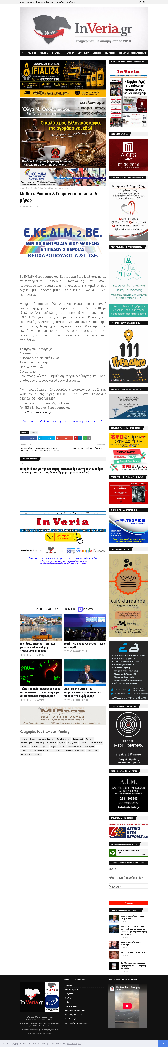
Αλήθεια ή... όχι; (26, 750)
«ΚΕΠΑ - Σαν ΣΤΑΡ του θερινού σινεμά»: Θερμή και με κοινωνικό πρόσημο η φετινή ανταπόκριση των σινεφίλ (134, 930)
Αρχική (22, 2)
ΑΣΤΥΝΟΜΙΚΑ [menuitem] (83, 53)
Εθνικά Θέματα (89, 747)
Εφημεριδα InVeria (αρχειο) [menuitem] (131, 53)
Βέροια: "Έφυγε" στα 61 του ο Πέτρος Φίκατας (132, 917)
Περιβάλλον (25, 747)
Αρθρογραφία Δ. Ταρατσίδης (30, 754)
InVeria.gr (25, 206)
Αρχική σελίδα (24, 188)
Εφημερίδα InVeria (74, 747)
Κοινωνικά (62, 747)
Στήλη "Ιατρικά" (92, 750)
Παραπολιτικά (51, 743)
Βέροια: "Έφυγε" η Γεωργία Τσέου (134, 952)
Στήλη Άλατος (58, 750)
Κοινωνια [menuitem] (44, 53)
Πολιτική (32, 739)
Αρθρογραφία (72, 743)
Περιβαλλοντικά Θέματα (42, 750)
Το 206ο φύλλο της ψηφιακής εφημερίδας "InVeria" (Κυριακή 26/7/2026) (133, 965)
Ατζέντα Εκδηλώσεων (63, 739)
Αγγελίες (45, 747)
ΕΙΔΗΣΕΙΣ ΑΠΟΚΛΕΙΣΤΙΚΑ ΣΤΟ (55, 609)
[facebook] (137, 2)
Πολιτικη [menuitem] (32, 53)
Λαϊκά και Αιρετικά (96, 743)
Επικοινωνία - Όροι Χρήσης (45, 2)
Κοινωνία (34, 188)
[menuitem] (23, 53)
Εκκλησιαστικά (78, 739)
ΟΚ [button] (163, 1044)
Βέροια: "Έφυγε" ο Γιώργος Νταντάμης (131, 943)
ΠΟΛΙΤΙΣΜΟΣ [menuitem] (57, 53)
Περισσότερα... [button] (74, 1043)
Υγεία (67, 1002)
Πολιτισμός (89, 739)
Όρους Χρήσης (58, 472)
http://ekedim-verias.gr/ (36, 412)
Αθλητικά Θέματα (27, 743)
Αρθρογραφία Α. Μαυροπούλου (76, 1023)
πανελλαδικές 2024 (71, 1019)
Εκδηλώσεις (40, 743)
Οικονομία (83, 743)
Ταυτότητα (30, 2)
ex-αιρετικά (36, 747)
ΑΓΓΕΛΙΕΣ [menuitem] (97, 53)
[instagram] (143, 2)
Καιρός (53, 747)
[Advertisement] (63, 582)
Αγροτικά (62, 743)
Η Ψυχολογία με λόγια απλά (75, 750)
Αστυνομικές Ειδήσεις (45, 739)
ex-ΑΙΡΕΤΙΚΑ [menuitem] (110, 53)
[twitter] (140, 2)
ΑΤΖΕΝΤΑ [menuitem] (70, 53)
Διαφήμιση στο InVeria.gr (66, 2)
